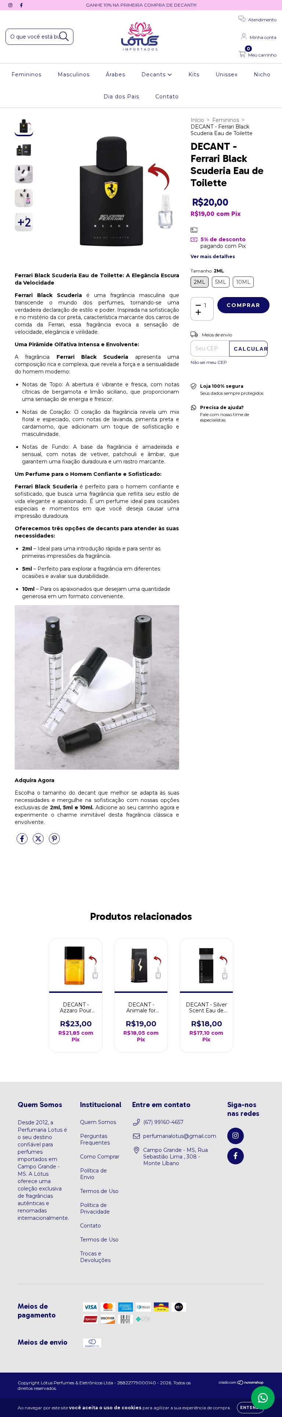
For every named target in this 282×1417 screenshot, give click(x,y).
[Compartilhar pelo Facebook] (23, 841)
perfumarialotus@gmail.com (179, 1136)
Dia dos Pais (121, 96)
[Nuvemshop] (241, 1383)
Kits (193, 74)
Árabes (115, 74)
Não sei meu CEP (209, 362)
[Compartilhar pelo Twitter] (39, 841)
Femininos (26, 74)
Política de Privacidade (95, 1208)
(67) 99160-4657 (163, 1122)
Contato (167, 96)
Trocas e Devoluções (95, 1257)
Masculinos (74, 74)
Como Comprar (99, 1156)
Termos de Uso (99, 1191)
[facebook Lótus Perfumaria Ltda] (21, 5)
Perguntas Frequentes (95, 1139)
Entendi (250, 1407)
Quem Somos (98, 1122)
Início (197, 120)
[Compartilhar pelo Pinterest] (54, 841)
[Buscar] (64, 36)
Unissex (227, 74)
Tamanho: (207, 271)
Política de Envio (93, 1174)
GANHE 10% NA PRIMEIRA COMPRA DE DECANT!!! (141, 5)
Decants (154, 74)
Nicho (262, 74)
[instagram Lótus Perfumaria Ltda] (11, 5)
